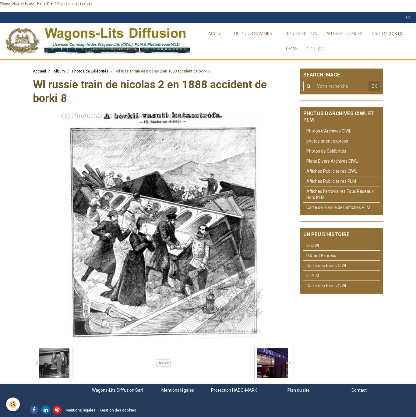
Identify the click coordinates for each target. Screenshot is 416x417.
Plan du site (298, 390)
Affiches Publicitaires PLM (331, 181)
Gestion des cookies (118, 410)
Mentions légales (177, 390)
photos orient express (327, 141)
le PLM (312, 275)
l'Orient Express (321, 255)
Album (59, 71)
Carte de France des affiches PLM (338, 207)
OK (374, 86)
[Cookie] (13, 404)
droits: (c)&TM (388, 33)
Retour (163, 363)
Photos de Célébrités (90, 71)
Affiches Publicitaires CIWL (331, 171)
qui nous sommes (253, 33)
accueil (216, 33)
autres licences (344, 33)
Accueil (39, 71)
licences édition (299, 33)
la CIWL (313, 245)
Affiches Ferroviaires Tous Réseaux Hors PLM (340, 194)
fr (408, 17)
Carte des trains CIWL (326, 265)
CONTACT (316, 48)
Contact (359, 390)
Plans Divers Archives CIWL (332, 161)
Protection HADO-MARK (234, 390)
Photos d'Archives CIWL (328, 131)
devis (292, 48)
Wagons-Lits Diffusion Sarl (117, 390)
